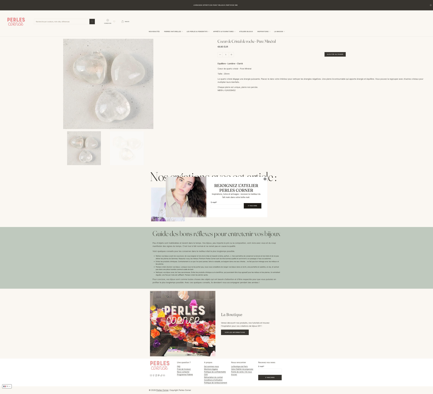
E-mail (214, 202)
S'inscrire (252, 206)
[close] (265, 179)
